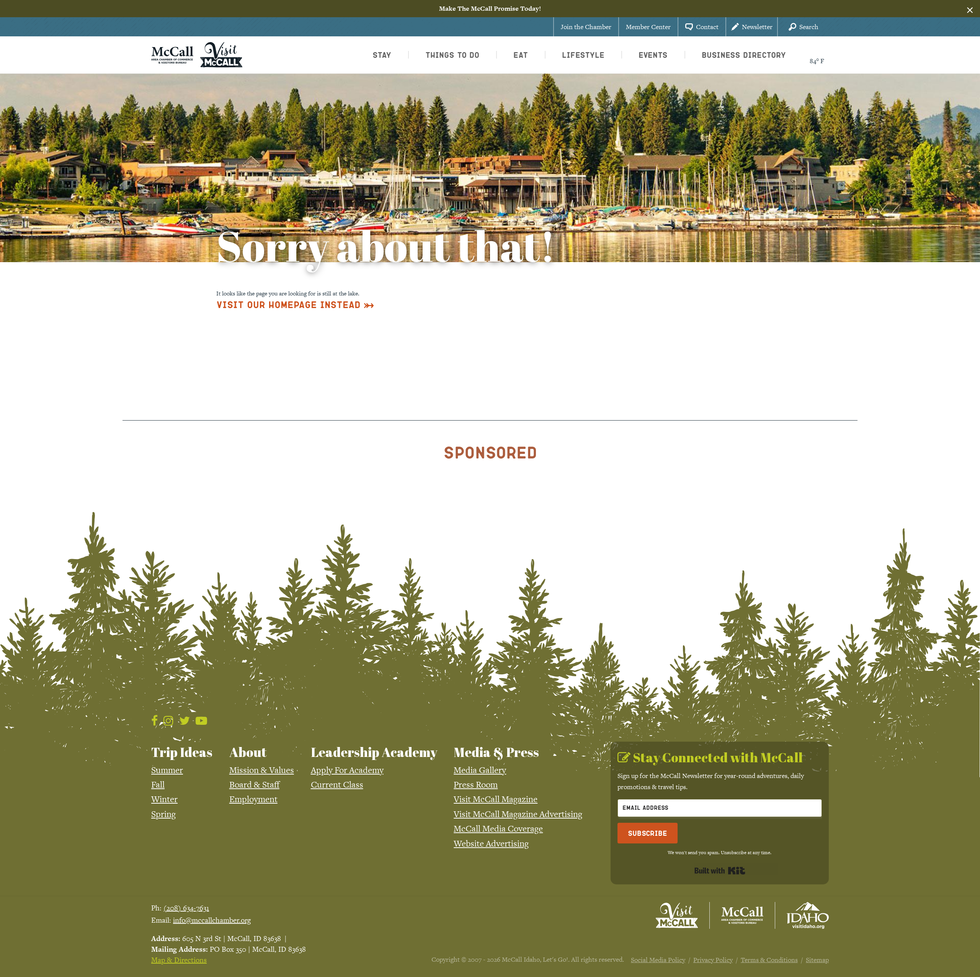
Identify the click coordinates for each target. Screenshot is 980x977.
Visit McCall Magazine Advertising (518, 814)
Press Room (476, 784)
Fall (158, 784)
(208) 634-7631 (186, 908)
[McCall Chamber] (172, 54)
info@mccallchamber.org (212, 920)
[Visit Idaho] (808, 915)
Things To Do (452, 54)
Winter (164, 799)
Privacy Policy (713, 959)
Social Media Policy (658, 959)
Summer (167, 770)
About (248, 752)
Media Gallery (480, 770)
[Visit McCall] (677, 915)
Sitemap (817, 959)
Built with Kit (719, 871)
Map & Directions (179, 960)
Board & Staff (254, 784)
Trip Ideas (181, 752)
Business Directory (744, 54)
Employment (253, 799)
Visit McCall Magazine (495, 799)
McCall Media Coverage (498, 828)
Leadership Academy (374, 752)
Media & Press (496, 752)
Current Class (337, 784)
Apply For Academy (347, 770)
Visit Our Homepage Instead (288, 304)
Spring (163, 814)
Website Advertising (491, 843)
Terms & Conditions (769, 959)
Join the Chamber (586, 26)
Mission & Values (261, 770)
